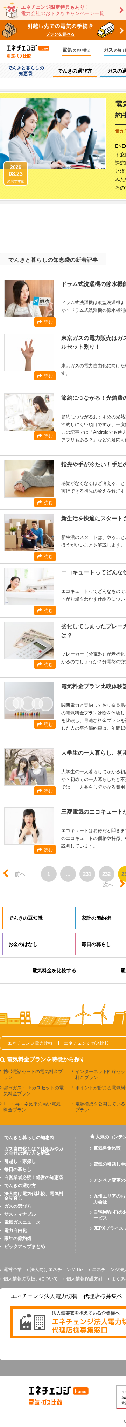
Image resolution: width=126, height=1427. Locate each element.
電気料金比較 (107, 1148)
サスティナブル (20, 1214)
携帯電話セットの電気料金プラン (33, 1074)
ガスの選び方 (17, 1206)
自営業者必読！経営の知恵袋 (33, 1177)
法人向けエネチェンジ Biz (57, 1269)
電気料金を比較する (54, 970)
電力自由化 (15, 1230)
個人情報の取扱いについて (31, 1278)
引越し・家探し (20, 1161)
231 (87, 874)
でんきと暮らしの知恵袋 (29, 1137)
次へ (108, 884)
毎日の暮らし (17, 1169)
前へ (20, 874)
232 (106, 874)
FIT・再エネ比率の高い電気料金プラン (32, 1106)
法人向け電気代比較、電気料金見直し (33, 1196)
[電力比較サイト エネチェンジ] (31, 51)
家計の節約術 (17, 1238)
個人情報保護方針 (84, 1278)
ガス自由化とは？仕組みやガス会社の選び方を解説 (33, 1151)
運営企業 (13, 1269)
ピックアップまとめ (24, 1246)
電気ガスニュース (22, 1222)
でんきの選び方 (20, 1185)
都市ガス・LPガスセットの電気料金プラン (34, 1090)
